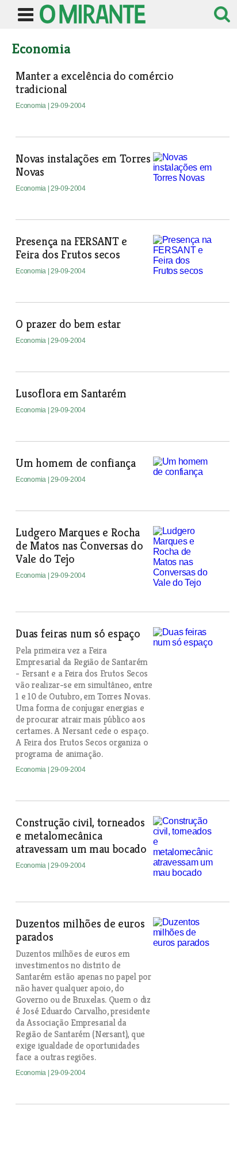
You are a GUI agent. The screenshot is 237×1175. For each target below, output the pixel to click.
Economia (31, 106)
